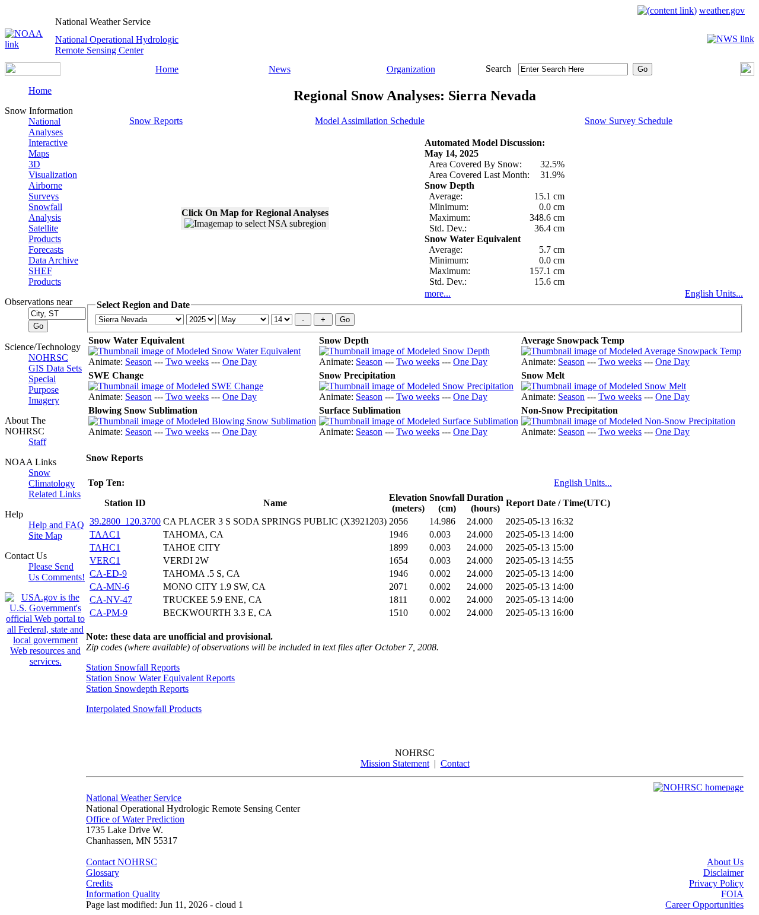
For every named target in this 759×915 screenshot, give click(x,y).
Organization (411, 69)
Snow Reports (156, 121)
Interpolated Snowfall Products (144, 709)
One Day (239, 362)
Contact (455, 763)
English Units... (714, 293)
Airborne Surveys (45, 190)
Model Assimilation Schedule (370, 121)
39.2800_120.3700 (125, 521)
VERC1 (105, 560)
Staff (37, 442)
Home (166, 69)
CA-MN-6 (109, 587)
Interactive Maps (48, 148)
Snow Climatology (51, 478)
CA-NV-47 (111, 600)
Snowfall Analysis (45, 212)
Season (138, 362)
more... (438, 293)
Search (498, 68)
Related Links (54, 494)
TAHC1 (105, 547)
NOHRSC (48, 357)
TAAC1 (105, 534)
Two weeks (187, 362)
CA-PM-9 (108, 613)
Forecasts (45, 249)
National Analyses (45, 126)
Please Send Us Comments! (56, 571)
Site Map (45, 535)
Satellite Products (44, 233)
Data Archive (53, 260)
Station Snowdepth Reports (137, 689)
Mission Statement (395, 763)
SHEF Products (44, 276)
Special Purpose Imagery (43, 389)
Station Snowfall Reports (133, 667)
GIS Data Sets (55, 368)
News (280, 69)
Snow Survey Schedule (628, 121)
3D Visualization (52, 169)
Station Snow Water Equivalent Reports (160, 678)
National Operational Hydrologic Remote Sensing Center (116, 44)
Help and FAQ (56, 525)
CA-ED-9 (108, 573)
